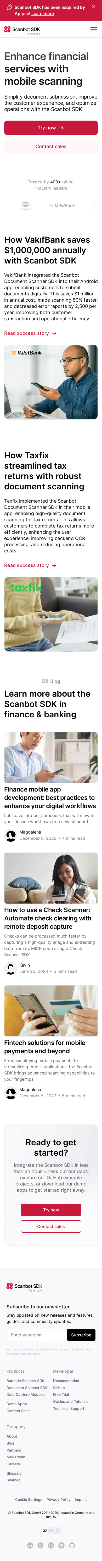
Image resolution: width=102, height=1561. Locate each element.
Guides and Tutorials (70, 1401)
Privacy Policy (59, 1499)
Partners (14, 1450)
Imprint (81, 1499)
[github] (72, 1545)
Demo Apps (17, 1404)
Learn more (42, 13)
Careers (13, 1464)
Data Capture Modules (26, 1394)
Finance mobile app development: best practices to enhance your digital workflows (50, 798)
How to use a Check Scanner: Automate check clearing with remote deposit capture (48, 918)
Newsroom (16, 1457)
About (12, 1436)
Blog (10, 1443)
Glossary (14, 1473)
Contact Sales (19, 1410)
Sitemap (14, 1480)
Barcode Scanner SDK (25, 1380)
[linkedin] (30, 1545)
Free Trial (61, 1394)
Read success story (26, 333)
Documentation (66, 1380)
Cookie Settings (28, 1499)
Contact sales (51, 146)
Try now (47, 127)
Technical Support (68, 1408)
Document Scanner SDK (27, 1387)
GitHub (59, 1387)
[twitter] (40, 1545)
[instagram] (51, 1545)
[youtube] (61, 1545)
